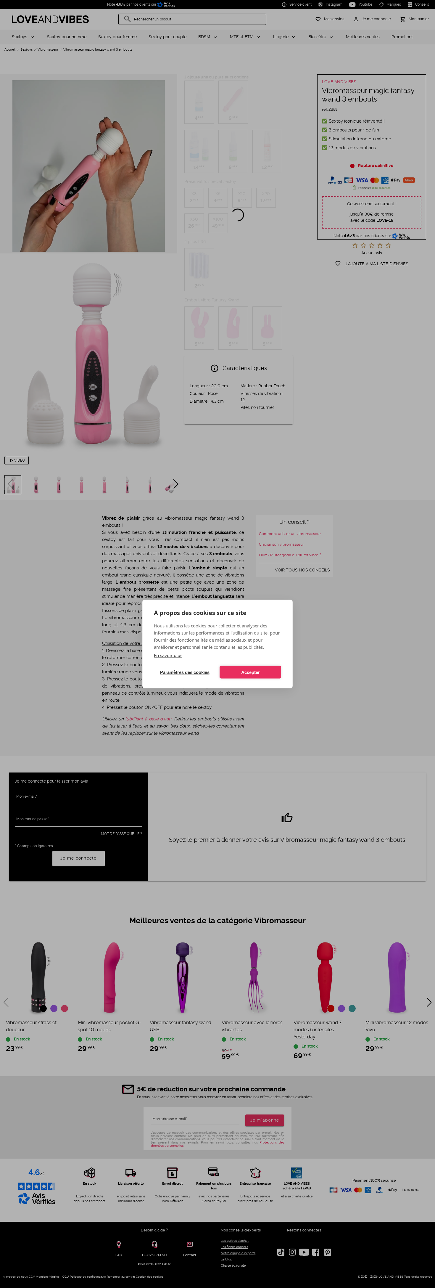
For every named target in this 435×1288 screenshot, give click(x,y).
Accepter (250, 671)
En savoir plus (168, 655)
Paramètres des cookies (185, 671)
